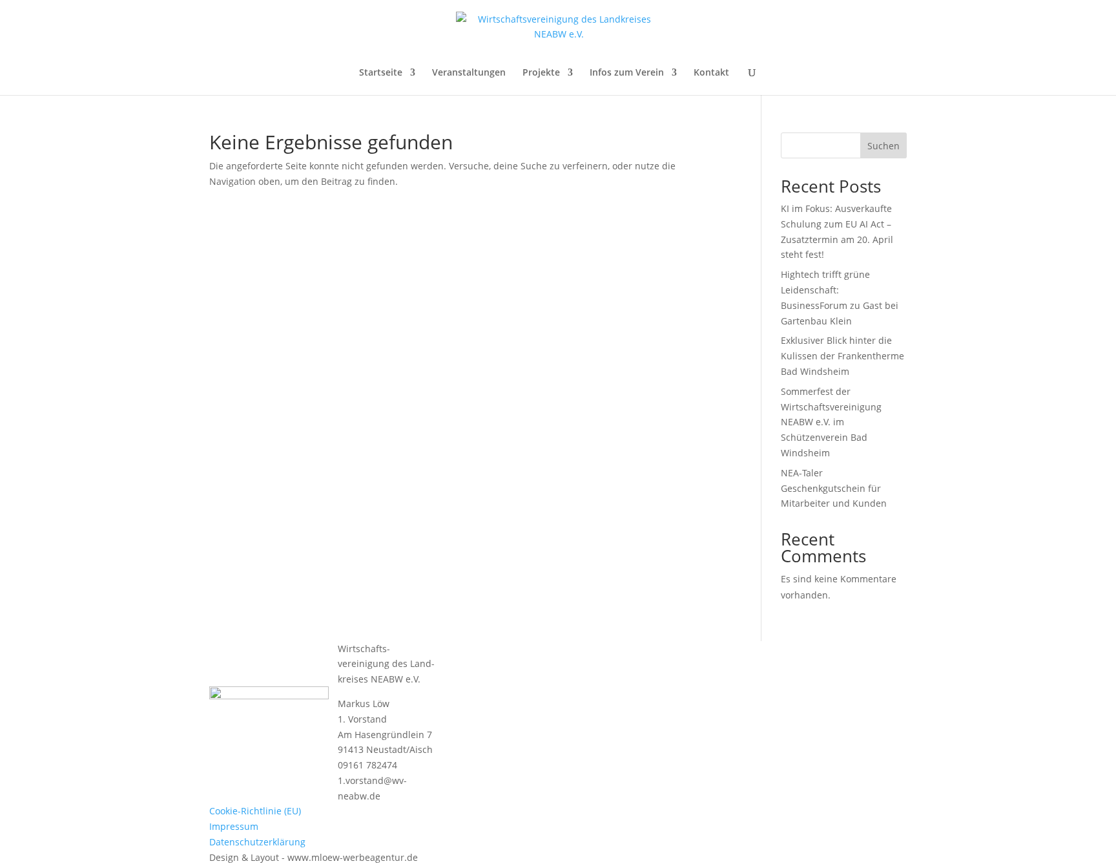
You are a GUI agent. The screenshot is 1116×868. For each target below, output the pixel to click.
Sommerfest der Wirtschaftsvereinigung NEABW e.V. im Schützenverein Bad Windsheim (831, 422)
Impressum (233, 826)
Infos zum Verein (627, 73)
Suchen (883, 146)
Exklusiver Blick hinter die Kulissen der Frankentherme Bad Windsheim (842, 355)
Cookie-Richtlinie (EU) (255, 811)
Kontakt (711, 73)
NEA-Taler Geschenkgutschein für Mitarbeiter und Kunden (834, 488)
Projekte (541, 73)
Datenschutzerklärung (257, 842)
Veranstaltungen (469, 73)
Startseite (380, 73)
